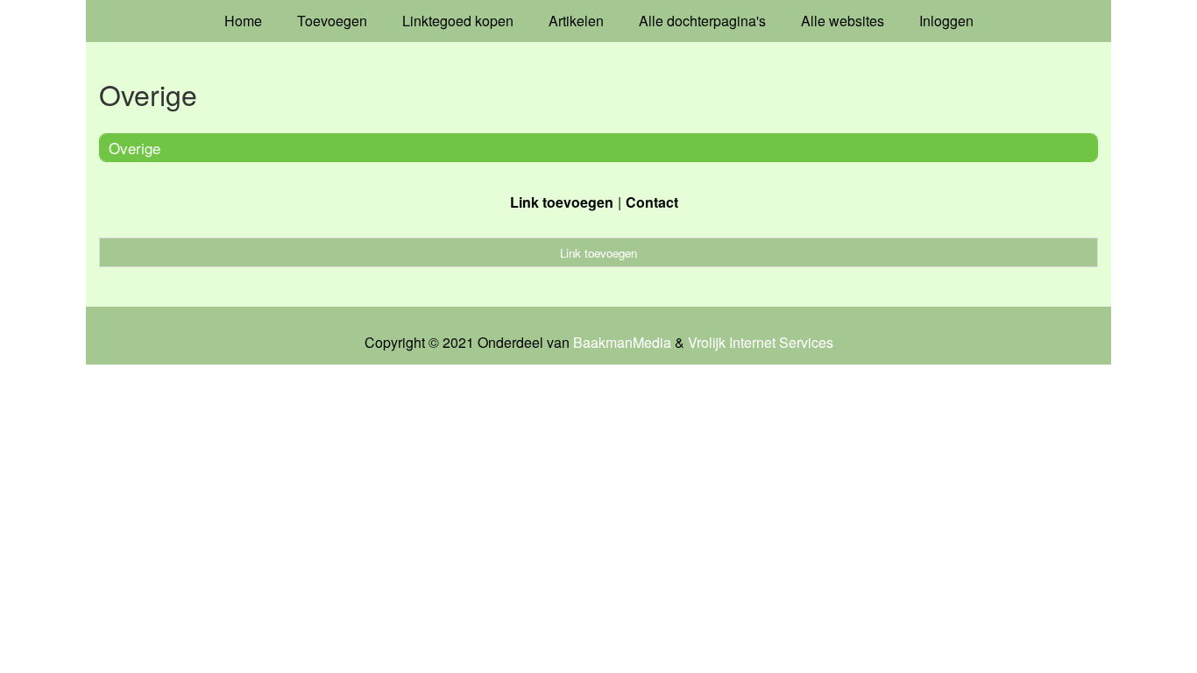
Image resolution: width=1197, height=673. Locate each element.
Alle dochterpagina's (702, 21)
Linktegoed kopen (458, 21)
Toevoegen (332, 21)
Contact (652, 202)
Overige (134, 148)
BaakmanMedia (622, 342)
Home (243, 21)
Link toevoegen (561, 202)
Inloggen (946, 21)
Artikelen (576, 21)
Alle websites (842, 21)
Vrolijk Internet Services (760, 342)
